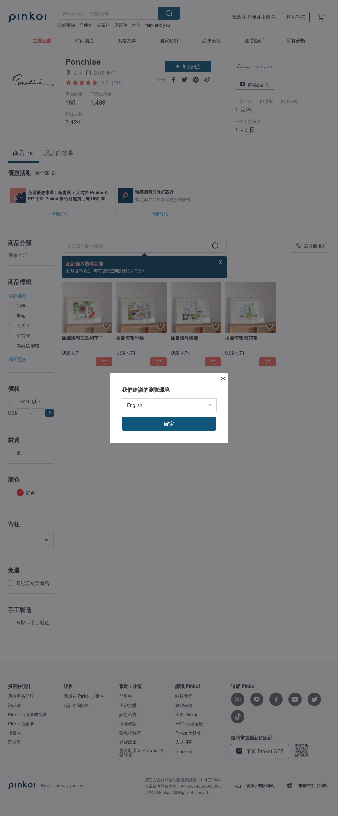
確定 (169, 423)
